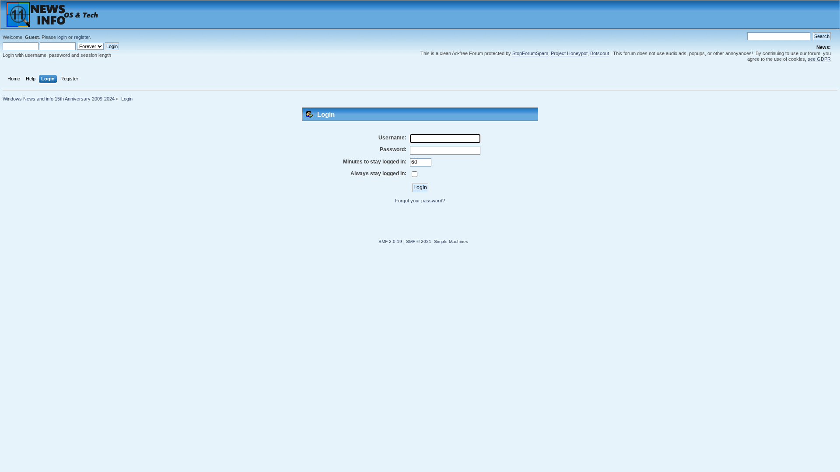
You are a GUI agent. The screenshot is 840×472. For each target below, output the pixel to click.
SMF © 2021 (418, 241)
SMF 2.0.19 (390, 241)
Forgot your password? (420, 200)
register (82, 37)
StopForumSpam (530, 53)
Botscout (599, 53)
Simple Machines (451, 241)
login (62, 37)
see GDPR (819, 59)
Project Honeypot (569, 53)
